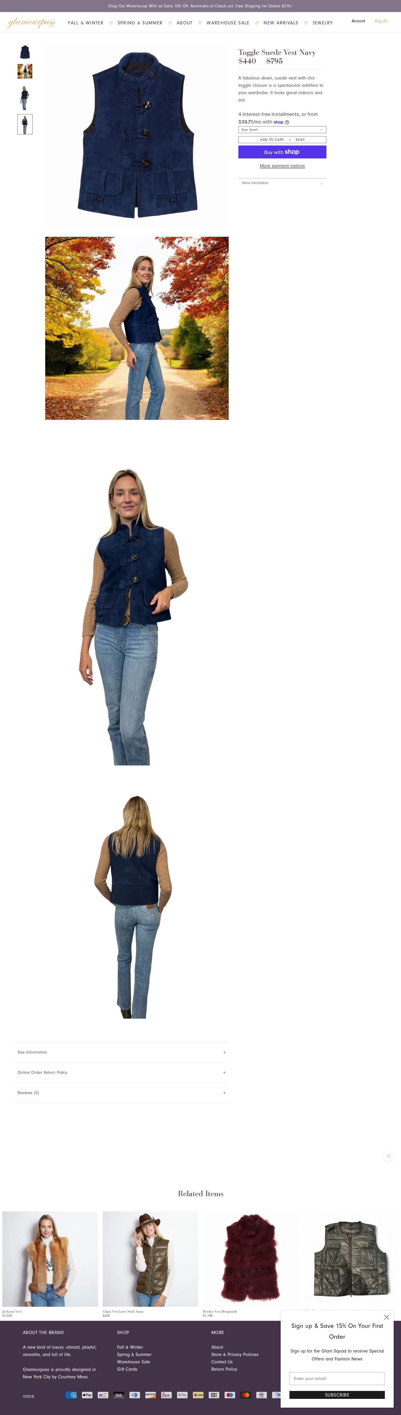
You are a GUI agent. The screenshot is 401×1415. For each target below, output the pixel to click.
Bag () (381, 20)
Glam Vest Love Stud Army (123, 1311)
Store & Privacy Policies (235, 1354)
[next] (394, 1258)
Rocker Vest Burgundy (220, 1311)
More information (255, 183)
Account (358, 20)
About (185, 23)
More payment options (282, 165)
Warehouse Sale (228, 23)
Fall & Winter (86, 23)
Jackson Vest (12, 1311)
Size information (32, 1052)
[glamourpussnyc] (30, 23)
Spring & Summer (140, 23)
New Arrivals (281, 23)
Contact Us (222, 1362)
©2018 (28, 1396)
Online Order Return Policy (43, 1072)
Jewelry (323, 23)
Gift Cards (127, 1369)
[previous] (6, 1258)
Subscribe (337, 1395)
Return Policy (224, 1369)
